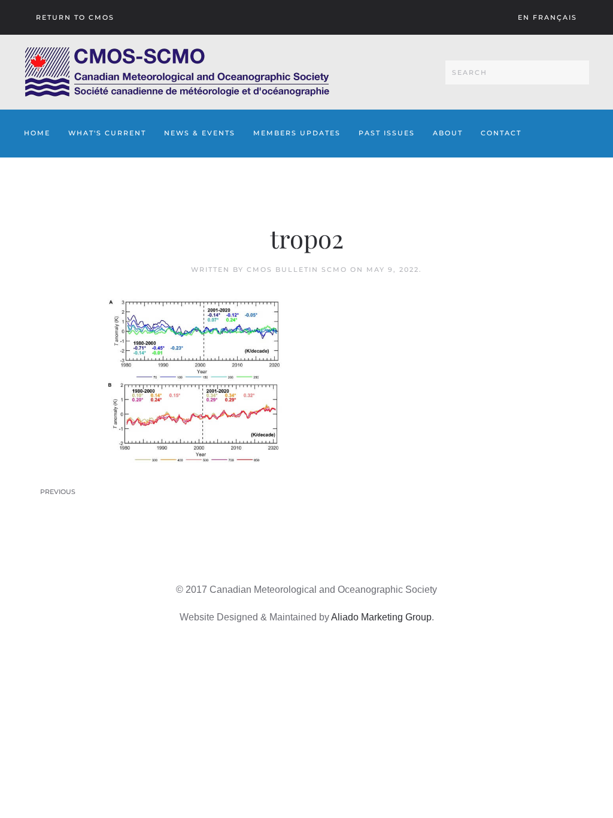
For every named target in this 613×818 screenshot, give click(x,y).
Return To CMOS (75, 17)
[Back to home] (177, 72)
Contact (501, 133)
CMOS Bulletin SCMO (297, 269)
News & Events (199, 133)
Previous (57, 491)
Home (37, 133)
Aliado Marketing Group (381, 617)
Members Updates (297, 133)
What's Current (107, 133)
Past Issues (387, 133)
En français (547, 17)
